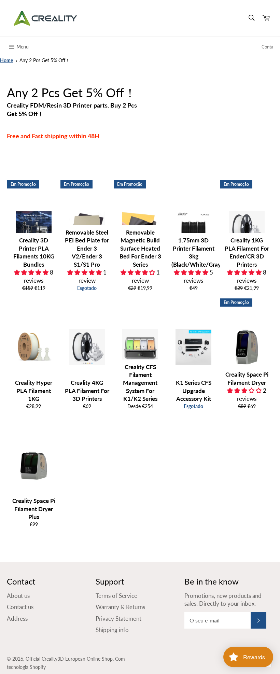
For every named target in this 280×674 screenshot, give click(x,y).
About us (18, 595)
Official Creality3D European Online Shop (69, 659)
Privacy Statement (118, 618)
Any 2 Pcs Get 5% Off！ (44, 60)
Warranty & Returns (120, 606)
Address (17, 618)
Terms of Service (116, 595)
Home (6, 60)
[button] (32, 272)
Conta (267, 47)
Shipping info (112, 629)
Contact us (20, 606)
